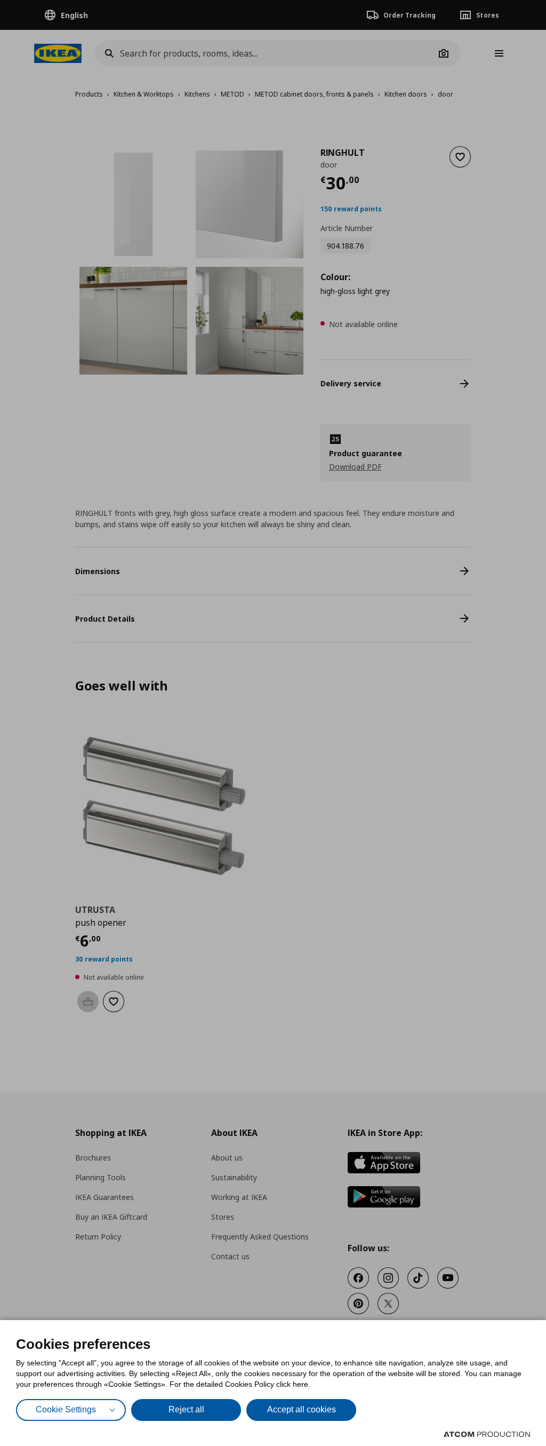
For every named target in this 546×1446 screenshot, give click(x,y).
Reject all (186, 1409)
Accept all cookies (301, 1409)
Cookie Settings (66, 1409)
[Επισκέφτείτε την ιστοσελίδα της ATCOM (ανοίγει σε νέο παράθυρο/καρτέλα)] (487, 1434)
